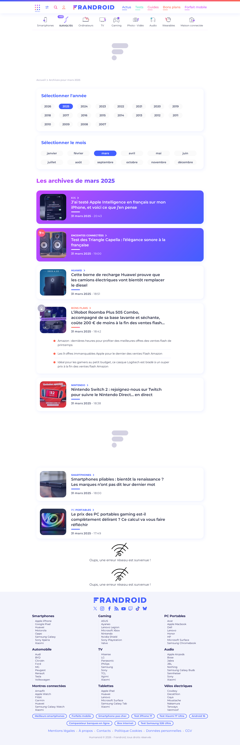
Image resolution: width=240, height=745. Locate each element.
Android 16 (198, 716)
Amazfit (40, 690)
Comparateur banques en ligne (89, 723)
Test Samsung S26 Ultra (156, 723)
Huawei (39, 627)
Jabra (170, 660)
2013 (139, 115)
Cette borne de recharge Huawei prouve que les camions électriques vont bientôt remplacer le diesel (117, 280)
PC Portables (175, 616)
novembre (158, 162)
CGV (188, 731)
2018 (47, 115)
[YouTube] (123, 608)
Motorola (40, 630)
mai (158, 153)
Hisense (106, 654)
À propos (86, 731)
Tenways (172, 706)
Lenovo (171, 630)
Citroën (39, 660)
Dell (169, 627)
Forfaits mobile (81, 716)
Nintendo (107, 633)
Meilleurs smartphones (49, 716)
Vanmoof (173, 709)
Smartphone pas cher (112, 716)
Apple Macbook (176, 624)
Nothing (172, 667)
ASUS (104, 621)
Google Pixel (43, 624)
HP (169, 636)
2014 (121, 115)
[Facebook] (109, 608)
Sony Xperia (42, 640)
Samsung (107, 667)
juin (185, 153)
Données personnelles (163, 731)
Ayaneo (105, 624)
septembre (105, 162)
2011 (175, 115)
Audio (169, 649)
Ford (38, 663)
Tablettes (105, 686)
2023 (102, 106)
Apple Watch (43, 694)
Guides (153, 7)
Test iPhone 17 (143, 716)
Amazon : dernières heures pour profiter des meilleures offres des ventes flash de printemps (114, 343)
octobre (132, 162)
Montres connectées (49, 686)
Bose (170, 657)
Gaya (170, 697)
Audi (38, 654)
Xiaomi (39, 643)
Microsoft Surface (178, 640)
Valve (104, 643)
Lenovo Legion (110, 627)
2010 (47, 124)
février (78, 153)
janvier (52, 153)
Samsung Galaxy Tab (114, 703)
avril (132, 153)
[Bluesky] (145, 608)
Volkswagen (42, 679)
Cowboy (172, 690)
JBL (169, 663)
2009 (66, 124)
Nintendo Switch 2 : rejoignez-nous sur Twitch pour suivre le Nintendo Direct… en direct (116, 392)
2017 (66, 115)
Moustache (174, 700)
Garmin (39, 700)
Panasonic (107, 660)
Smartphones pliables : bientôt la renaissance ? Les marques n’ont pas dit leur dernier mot (117, 482)
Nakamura (173, 703)
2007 (102, 124)
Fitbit (38, 697)
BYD (38, 657)
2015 (102, 115)
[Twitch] (130, 608)
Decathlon (173, 694)
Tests (139, 7)
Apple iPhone (43, 621)
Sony (104, 670)
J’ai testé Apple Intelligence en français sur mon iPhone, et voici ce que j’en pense (118, 205)
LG (103, 657)
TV (100, 649)
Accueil (41, 80)
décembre (185, 162)
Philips (105, 663)
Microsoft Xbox (110, 630)
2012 (157, 115)
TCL (103, 673)
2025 (66, 106)
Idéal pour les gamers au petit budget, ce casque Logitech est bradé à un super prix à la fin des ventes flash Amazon (113, 364)
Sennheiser (174, 673)
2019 (175, 106)
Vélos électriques (178, 686)
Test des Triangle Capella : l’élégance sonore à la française (118, 242)
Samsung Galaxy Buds (181, 670)
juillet (52, 162)
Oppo (38, 633)
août (78, 162)
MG (37, 667)
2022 (120, 106)
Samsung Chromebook (181, 643)
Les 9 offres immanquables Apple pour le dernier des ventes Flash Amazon (110, 353)
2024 (84, 106)
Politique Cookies (128, 731)
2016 (84, 115)
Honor (171, 633)
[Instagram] (102, 608)
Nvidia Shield (109, 636)
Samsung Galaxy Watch (49, 706)
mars (105, 153)
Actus (126, 7)
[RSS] (116, 608)
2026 (47, 106)
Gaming (104, 616)
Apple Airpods (175, 654)
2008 (84, 124)
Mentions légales (61, 731)
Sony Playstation (111, 640)
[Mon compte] (64, 7)
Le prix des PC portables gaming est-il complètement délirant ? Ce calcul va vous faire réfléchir (118, 519)
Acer (170, 621)
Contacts (104, 731)
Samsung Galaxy (45, 636)
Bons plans (171, 7)
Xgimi (105, 676)
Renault (40, 673)
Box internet (125, 723)
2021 (139, 106)
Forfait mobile (196, 7)
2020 (157, 106)
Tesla (38, 676)
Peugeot (40, 670)
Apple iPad (107, 690)
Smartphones (43, 616)
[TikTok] (138, 608)
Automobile (41, 649)
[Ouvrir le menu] (37, 7)
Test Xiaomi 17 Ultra (172, 716)
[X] (95, 608)
